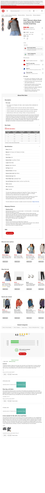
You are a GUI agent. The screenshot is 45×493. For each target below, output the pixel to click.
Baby (13, 2)
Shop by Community (34, 3)
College (13, 1)
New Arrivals (10, 4)
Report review (14, 374)
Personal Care (18, 2)
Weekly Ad (30, 4)
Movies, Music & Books (16, 3)
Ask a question (10, 233)
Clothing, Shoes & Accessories (22, 1)
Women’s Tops (29, 15)
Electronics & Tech (6, 3)
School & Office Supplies (37, 2)
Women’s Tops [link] (24, 327)
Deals (4, 4)
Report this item (26, 57)
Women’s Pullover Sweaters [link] (7, 327)
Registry (4, 5)
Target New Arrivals (4, 1)
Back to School (9, 1)
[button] (26, 25)
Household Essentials (9, 2)
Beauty (15, 2)
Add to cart (25, 44)
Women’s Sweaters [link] (17, 327)
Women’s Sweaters (36, 15)
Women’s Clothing (21, 15)
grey (24, 37)
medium (27, 34)
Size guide (32, 32)
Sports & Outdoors (24, 2)
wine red (27, 38)
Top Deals (21, 4)
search (30, 11)
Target (3, 15)
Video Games (11, 3)
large (30, 34)
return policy (11, 225)
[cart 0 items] (42, 11)
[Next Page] (42, 34)
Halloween (16, 1)
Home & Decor (29, 1)
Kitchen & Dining (34, 1)
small (24, 34)
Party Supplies (22, 3)
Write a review (22, 353)
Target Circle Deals (26, 4)
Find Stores (14, 5)
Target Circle (11, 5)
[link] (26, 25)
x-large (32, 34)
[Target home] (3, 10)
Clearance (6, 4)
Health (29, 2)
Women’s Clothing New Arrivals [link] (34, 327)
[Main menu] (7, 11)
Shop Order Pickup (35, 4)
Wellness (31, 2)
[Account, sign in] (36, 11)
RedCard (7, 5)
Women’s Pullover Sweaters (7, 16)
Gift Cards (29, 3)
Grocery (4, 2)
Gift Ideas (26, 3)
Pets (27, 2)
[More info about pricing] (42, 28)
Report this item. (36, 201)
